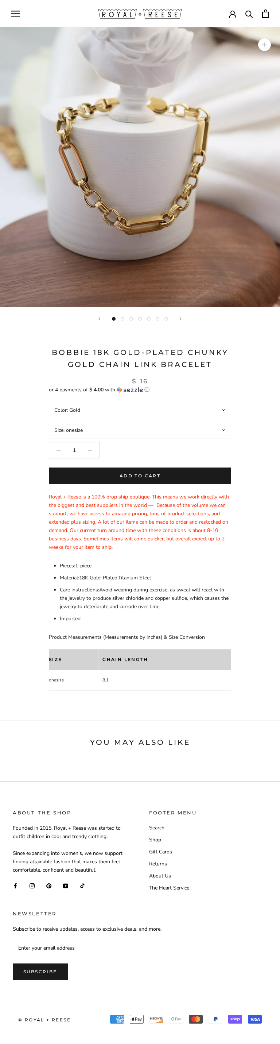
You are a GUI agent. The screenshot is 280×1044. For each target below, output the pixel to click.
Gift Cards (160, 851)
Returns (158, 863)
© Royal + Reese (44, 1020)
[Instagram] (32, 885)
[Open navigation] (15, 14)
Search (156, 827)
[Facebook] (15, 885)
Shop (155, 839)
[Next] (180, 318)
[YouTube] (65, 885)
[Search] (249, 13)
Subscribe (40, 971)
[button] (140, 389)
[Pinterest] (48, 885)
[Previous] (99, 318)
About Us (160, 875)
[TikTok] (82, 885)
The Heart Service (169, 887)
